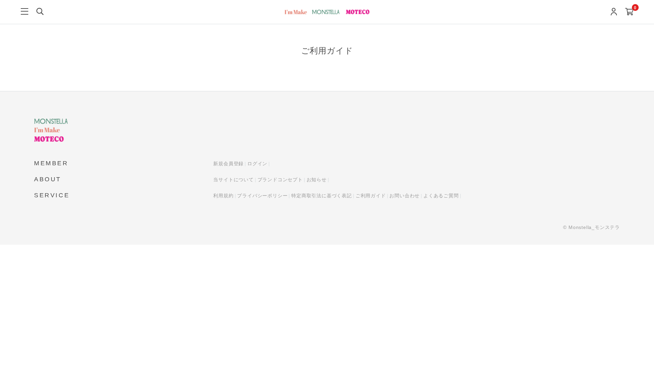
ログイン (257, 163)
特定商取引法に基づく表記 (321, 195)
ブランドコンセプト (280, 179)
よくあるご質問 (441, 195)
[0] (629, 12)
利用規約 (223, 195)
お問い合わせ (404, 195)
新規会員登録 (228, 163)
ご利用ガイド (371, 195)
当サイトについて (233, 179)
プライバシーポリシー (262, 195)
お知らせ (317, 179)
